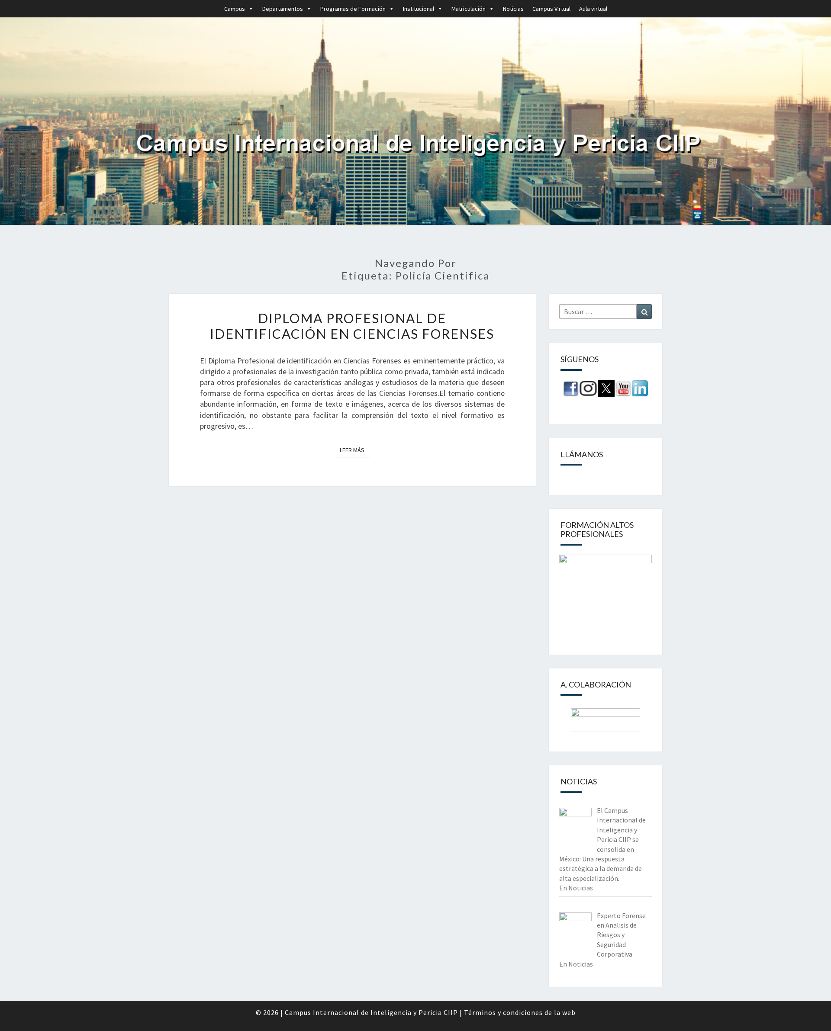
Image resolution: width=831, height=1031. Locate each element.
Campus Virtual (551, 9)
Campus (234, 9)
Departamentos (282, 9)
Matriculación (468, 9)
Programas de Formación (353, 9)
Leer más (355, 450)
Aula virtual (593, 9)
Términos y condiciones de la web (520, 1012)
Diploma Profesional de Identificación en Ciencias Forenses (352, 325)
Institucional (418, 9)
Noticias (513, 9)
